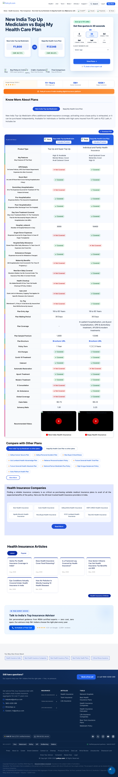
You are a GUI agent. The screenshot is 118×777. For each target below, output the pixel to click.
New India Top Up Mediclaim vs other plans (24, 448)
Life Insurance (66, 701)
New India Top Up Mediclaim (46, 109)
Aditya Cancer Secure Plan (19, 455)
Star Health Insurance (21, 508)
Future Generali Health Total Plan (87, 460)
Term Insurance (66, 697)
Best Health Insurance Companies (35, 658)
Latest (12, 553)
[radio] (79, 34)
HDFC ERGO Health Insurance (97, 508)
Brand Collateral (32, 751)
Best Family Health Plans (81, 658)
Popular (23, 553)
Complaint (58, 755)
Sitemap (53, 751)
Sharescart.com (106, 751)
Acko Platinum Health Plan (19, 472)
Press (8, 751)
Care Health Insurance (46, 508)
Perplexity (102, 11)
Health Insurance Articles (99, 596)
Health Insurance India (13, 658)
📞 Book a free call (86, 677)
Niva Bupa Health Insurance (46, 515)
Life (57, 4)
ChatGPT (82, 11)
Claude (92, 11)
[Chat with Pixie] (111, 770)
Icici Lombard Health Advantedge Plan (23, 460)
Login (76, 755)
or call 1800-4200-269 (106, 677)
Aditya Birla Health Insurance (72, 508)
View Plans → (92, 61)
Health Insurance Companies (86, 704)
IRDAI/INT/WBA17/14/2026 (43, 764)
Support (84, 4)
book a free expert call (94, 66)
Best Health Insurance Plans (59, 658)
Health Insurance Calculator (86, 710)
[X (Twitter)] (98, 736)
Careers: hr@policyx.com (14, 711)
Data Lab (74, 751)
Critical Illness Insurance (100, 658)
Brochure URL (59, 341)
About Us (15, 751)
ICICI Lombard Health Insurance (71, 515)
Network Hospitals (86, 694)
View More (13, 478)
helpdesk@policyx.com (13, 699)
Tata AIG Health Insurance (97, 515)
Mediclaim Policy (86, 726)
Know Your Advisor (46, 755)
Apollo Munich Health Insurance (20, 515)
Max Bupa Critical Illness (73, 455)
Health (51, 4)
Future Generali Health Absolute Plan (23, 466)
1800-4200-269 (11, 703)
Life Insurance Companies (85, 716)
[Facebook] (93, 736)
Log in (103, 4)
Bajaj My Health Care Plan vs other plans (60, 448)
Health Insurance (67, 694)
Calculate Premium (63, 142)
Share (112, 11)
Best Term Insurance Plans (87, 721)
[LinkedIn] (113, 736)
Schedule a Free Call (23, 628)
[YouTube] (108, 736)
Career (23, 751)
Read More (59, 526)
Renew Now (68, 755)
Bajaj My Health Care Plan (73, 109)
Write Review (83, 751)
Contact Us (44, 751)
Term (63, 4)
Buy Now (111, 4)
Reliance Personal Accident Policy (56, 460)
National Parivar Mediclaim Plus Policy (57, 466)
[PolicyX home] (11, 4)
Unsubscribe (94, 751)
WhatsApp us (10, 707)
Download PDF (107, 131)
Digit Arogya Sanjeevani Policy (88, 466)
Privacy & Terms (63, 751)
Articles (77, 4)
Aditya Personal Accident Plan (46, 455)
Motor (69, 4)
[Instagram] (103, 736)
